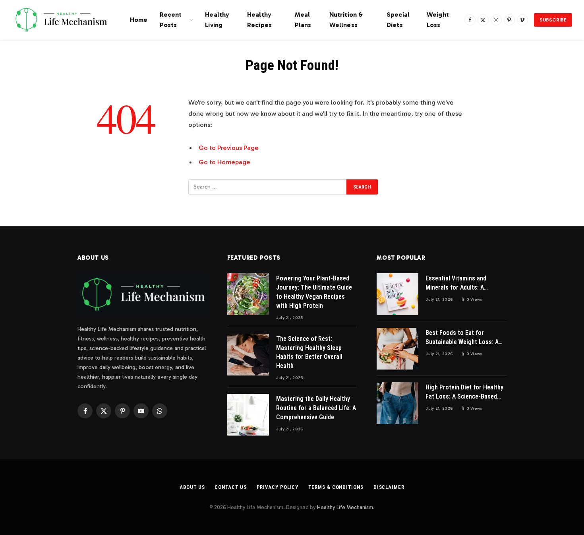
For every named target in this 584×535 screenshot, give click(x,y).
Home (139, 19)
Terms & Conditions (335, 487)
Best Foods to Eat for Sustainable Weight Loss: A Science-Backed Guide (462, 338)
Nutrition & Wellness (346, 20)
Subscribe (553, 20)
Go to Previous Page (229, 148)
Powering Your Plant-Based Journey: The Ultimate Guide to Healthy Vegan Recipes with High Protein (314, 291)
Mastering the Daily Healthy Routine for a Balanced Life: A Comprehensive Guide (316, 408)
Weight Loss (438, 20)
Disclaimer (388, 487)
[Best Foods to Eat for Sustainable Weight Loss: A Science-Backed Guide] (397, 349)
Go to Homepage (224, 162)
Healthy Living (217, 20)
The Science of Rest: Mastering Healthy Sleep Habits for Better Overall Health (309, 352)
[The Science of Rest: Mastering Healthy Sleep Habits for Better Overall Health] (248, 354)
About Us (192, 487)
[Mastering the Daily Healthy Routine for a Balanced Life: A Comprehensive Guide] (248, 415)
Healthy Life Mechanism (345, 507)
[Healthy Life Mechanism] (61, 20)
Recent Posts (171, 20)
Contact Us (230, 487)
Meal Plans (303, 20)
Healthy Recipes (259, 20)
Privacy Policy (278, 487)
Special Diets (398, 20)
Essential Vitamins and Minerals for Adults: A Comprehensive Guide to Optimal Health (458, 283)
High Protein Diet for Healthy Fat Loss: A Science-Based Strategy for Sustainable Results (464, 392)
